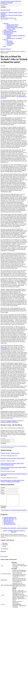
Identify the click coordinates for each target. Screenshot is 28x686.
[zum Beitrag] (10, 453)
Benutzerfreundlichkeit (6, 422)
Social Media (15, 422)
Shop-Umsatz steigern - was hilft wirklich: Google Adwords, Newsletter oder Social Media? (12, 481)
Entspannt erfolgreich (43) (10, 517)
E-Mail (2, 490)
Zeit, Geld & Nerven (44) (10, 524)
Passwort (3, 5)
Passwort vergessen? (5, 10)
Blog (5, 46)
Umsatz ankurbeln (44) (9, 522)
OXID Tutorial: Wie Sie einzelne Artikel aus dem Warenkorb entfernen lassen (12, 464)
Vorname (3, 487)
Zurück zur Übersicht (6, 49)
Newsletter (9, 45)
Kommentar (3, 506)
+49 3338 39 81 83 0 (6, 1)
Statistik (4, 546)
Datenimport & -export (12, 26)
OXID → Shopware (8, 30)
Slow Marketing (7, 34)
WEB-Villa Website (8, 32)
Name (2, 489)
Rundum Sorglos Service (12, 24)
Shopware (6, 23)
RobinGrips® (4, 347)
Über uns (6, 39)
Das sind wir (10, 41)
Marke (2, 492)
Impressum (10, 2)
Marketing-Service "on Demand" (14, 38)
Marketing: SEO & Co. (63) (10, 518)
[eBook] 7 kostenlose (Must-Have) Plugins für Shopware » (14, 531)
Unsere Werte (10, 42)
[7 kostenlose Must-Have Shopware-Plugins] (14, 528)
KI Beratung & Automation (10, 31)
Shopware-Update (11, 28)
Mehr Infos (3, 551)
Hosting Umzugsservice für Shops (15, 27)
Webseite (3, 493)
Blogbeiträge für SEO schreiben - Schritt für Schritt (13, 458)
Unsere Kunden (10, 43)
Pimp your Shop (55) (9, 520)
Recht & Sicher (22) (8, 521)
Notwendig (5, 544)
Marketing (4, 543)
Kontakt (13, 1)
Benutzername (4, 4)
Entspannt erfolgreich (11, 420)
